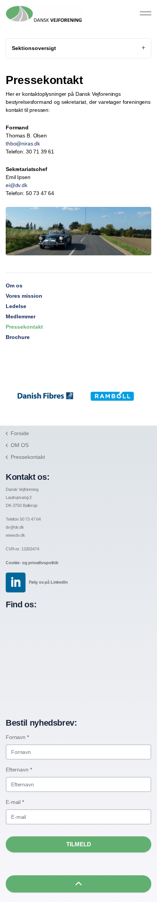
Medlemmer (20, 316)
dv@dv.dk (15, 527)
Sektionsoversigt (34, 48)
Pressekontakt (24, 327)
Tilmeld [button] (78, 844)
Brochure (18, 337)
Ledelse (16, 306)
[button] (78, 883)
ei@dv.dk (16, 185)
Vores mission (24, 296)
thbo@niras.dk (23, 143)
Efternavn (19, 769)
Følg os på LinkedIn (48, 582)
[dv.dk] (44, 14)
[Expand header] (145, 13)
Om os (14, 285)
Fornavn (17, 737)
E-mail (15, 802)
